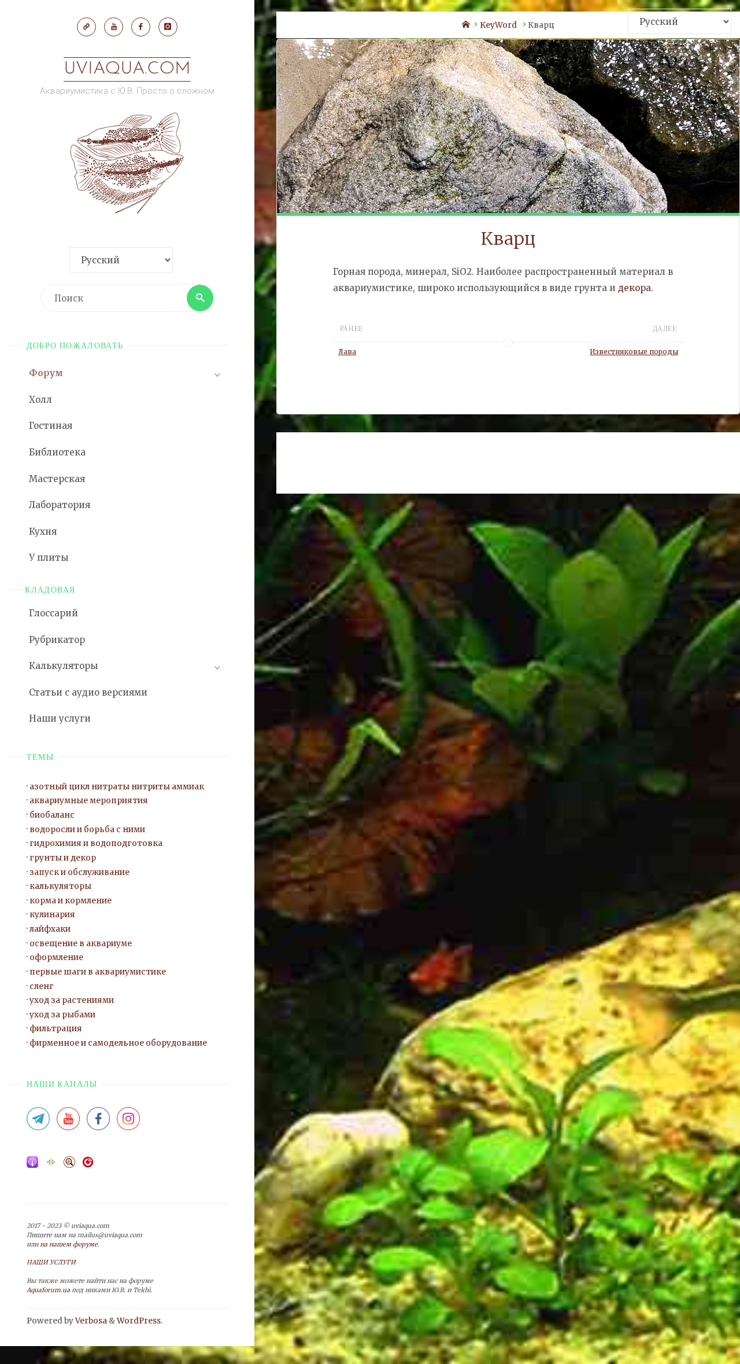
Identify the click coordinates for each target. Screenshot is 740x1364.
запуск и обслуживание (79, 872)
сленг (41, 986)
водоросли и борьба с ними (87, 829)
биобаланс (52, 815)
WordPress (139, 1321)
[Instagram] (167, 26)
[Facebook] (140, 26)
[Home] (466, 25)
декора (634, 287)
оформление (56, 957)
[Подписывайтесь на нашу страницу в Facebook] (98, 1122)
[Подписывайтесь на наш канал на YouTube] (68, 1122)
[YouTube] (113, 26)
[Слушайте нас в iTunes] (32, 1165)
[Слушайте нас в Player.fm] (88, 1165)
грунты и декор (62, 858)
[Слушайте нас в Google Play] (51, 1165)
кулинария (52, 915)
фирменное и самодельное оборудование (118, 1043)
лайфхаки (50, 929)
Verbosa (90, 1321)
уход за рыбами (62, 1015)
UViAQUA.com (127, 69)
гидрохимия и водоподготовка (95, 843)
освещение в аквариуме (80, 943)
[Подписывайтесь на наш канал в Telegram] (38, 1122)
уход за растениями (71, 1000)
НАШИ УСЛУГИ (51, 1262)
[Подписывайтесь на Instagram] (128, 1122)
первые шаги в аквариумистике (97, 972)
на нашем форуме (69, 1244)
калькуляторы (60, 886)
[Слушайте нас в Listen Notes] (69, 1165)
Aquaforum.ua (48, 1290)
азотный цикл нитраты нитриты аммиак (116, 787)
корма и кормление (70, 901)
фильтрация (55, 1029)
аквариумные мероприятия (88, 801)
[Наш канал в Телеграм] (86, 26)
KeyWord (498, 25)
